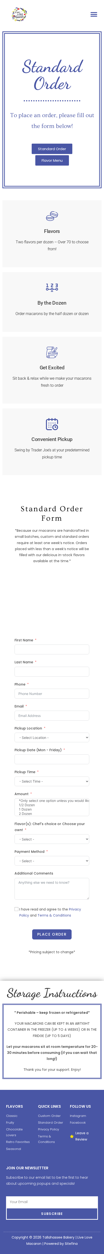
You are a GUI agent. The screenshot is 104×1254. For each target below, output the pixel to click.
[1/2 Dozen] (51, 805)
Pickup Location (28, 728)
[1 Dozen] (51, 809)
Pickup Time (25, 772)
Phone (20, 684)
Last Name (24, 662)
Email (19, 706)
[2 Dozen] (51, 814)
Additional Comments (34, 873)
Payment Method (30, 851)
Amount (22, 794)
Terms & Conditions (54, 915)
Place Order (52, 934)
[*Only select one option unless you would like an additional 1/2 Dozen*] (51, 801)
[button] (93, 14)
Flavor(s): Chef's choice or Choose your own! (50, 826)
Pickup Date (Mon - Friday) (38, 750)
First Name (24, 640)
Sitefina (71, 1243)
